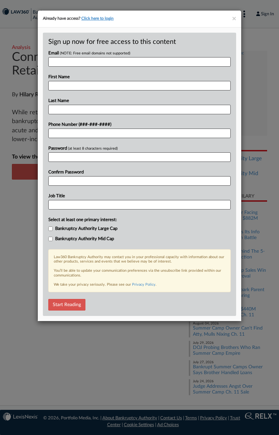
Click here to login (97, 18)
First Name (59, 77)
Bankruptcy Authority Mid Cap (84, 239)
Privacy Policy (143, 284)
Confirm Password (66, 172)
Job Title (56, 196)
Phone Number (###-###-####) (79, 124)
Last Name (58, 101)
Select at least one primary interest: (82, 220)
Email (89, 53)
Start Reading (67, 304)
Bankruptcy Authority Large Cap (86, 229)
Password (83, 148)
